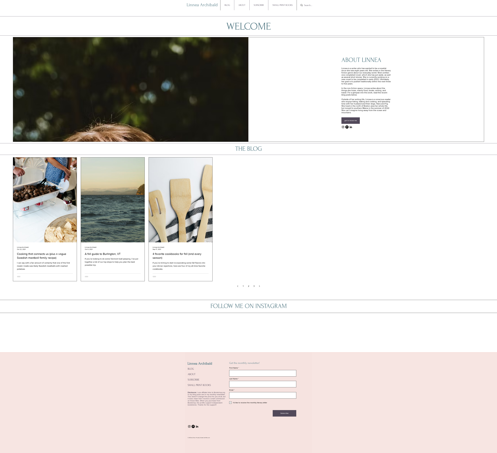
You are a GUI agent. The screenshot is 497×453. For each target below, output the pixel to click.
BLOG (191, 368)
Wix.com (208, 437)
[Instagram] (343, 127)
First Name (233, 368)
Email (231, 390)
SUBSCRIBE (193, 379)
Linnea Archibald (200, 363)
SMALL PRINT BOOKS (199, 385)
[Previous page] (237, 286)
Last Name (233, 379)
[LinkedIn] (350, 127)
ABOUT (191, 374)
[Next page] (259, 286)
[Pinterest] (347, 127)
